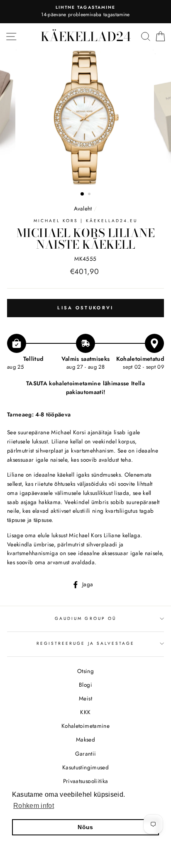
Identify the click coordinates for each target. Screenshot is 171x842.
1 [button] (83, 194)
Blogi (85, 684)
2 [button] (90, 195)
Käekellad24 (86, 36)
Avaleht (84, 208)
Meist (85, 698)
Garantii (85, 753)
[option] (85, 11)
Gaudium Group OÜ (85, 618)
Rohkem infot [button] (33, 805)
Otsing (85, 671)
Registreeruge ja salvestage (86, 643)
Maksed (85, 739)
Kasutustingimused (85, 767)
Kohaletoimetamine (85, 726)
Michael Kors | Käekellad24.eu (86, 221)
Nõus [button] (85, 827)
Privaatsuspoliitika (85, 781)
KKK (85, 712)
